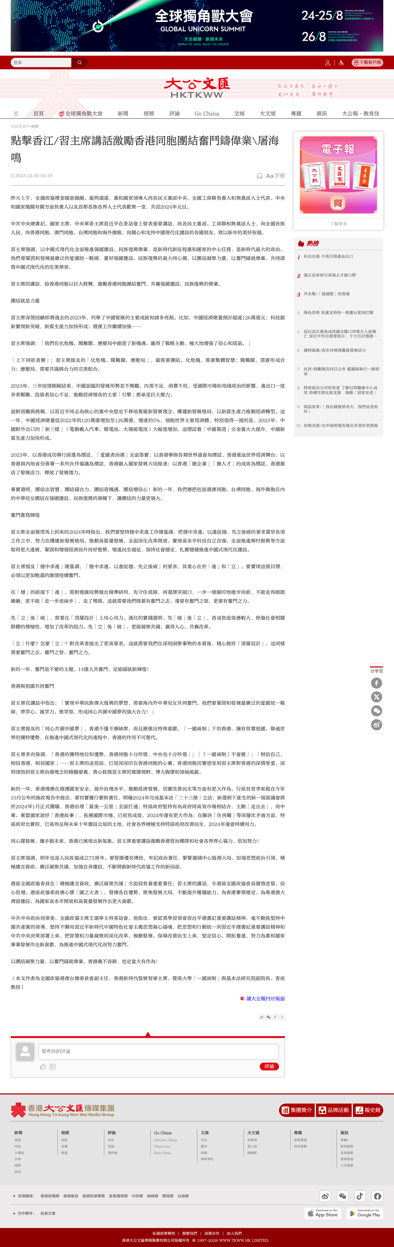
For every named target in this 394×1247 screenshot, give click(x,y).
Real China (162, 1153)
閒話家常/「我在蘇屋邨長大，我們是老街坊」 (341, 409)
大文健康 (346, 1165)
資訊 (344, 1133)
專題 (298, 1133)
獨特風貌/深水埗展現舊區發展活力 (335, 350)
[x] (376, 697)
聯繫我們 (189, 1233)
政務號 (252, 1140)
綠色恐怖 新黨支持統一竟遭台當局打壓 (338, 312)
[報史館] (359, 1110)
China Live (162, 1146)
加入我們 (234, 1233)
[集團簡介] (285, 1110)
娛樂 (204, 1153)
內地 (17, 1146)
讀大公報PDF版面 (265, 999)
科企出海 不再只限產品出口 (328, 256)
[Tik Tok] (360, 1196)
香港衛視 (70, 1196)
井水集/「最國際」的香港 (327, 294)
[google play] (365, 1213)
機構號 (252, 1153)
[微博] (376, 725)
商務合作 (212, 1233)
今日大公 (18, 126)
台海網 (183, 1196)
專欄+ (344, 1140)
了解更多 (338, 224)
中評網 (137, 1196)
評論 (269, 1066)
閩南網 (167, 1196)
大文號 (253, 1133)
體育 (204, 1146)
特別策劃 (300, 1146)
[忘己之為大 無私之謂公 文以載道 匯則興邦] (308, 90)
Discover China (165, 1140)
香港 (17, 1140)
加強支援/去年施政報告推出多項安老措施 (341, 425)
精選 (64, 1153)
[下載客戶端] (356, 62)
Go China (163, 1133)
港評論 (112, 1153)
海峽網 (152, 1196)
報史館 (373, 1110)
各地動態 (346, 1153)
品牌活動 (338, 1110)
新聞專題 (300, 1140)
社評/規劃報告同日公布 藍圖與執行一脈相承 (341, 371)
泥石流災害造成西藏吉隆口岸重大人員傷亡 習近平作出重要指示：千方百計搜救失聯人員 (340, 334)
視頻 (65, 1133)
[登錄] (327, 62)
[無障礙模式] (341, 62)
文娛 (205, 1133)
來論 (111, 1146)
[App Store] (322, 1213)
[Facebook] (376, 683)
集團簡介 (301, 1110)
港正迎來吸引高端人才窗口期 (330, 275)
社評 (111, 1140)
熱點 (64, 1140)
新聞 (18, 1133)
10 (298, 425)
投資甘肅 (47, 1213)
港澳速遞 (346, 1159)
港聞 (35, 126)
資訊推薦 (346, 1146)
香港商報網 (49, 1196)
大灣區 (19, 1153)
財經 (17, 1172)
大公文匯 (197, 87)
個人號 (252, 1146)
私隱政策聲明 (164, 1233)
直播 (64, 1146)
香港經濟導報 (93, 1196)
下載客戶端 (370, 62)
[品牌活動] (322, 1110)
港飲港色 (207, 1159)
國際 (17, 1165)
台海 (17, 1159)
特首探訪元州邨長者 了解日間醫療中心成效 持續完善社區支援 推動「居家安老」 (340, 390)
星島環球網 (118, 1196)
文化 (204, 1140)
